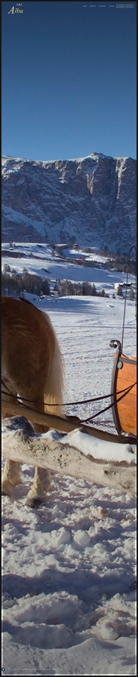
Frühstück (102, 6)
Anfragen (121, 6)
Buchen (129, 6)
